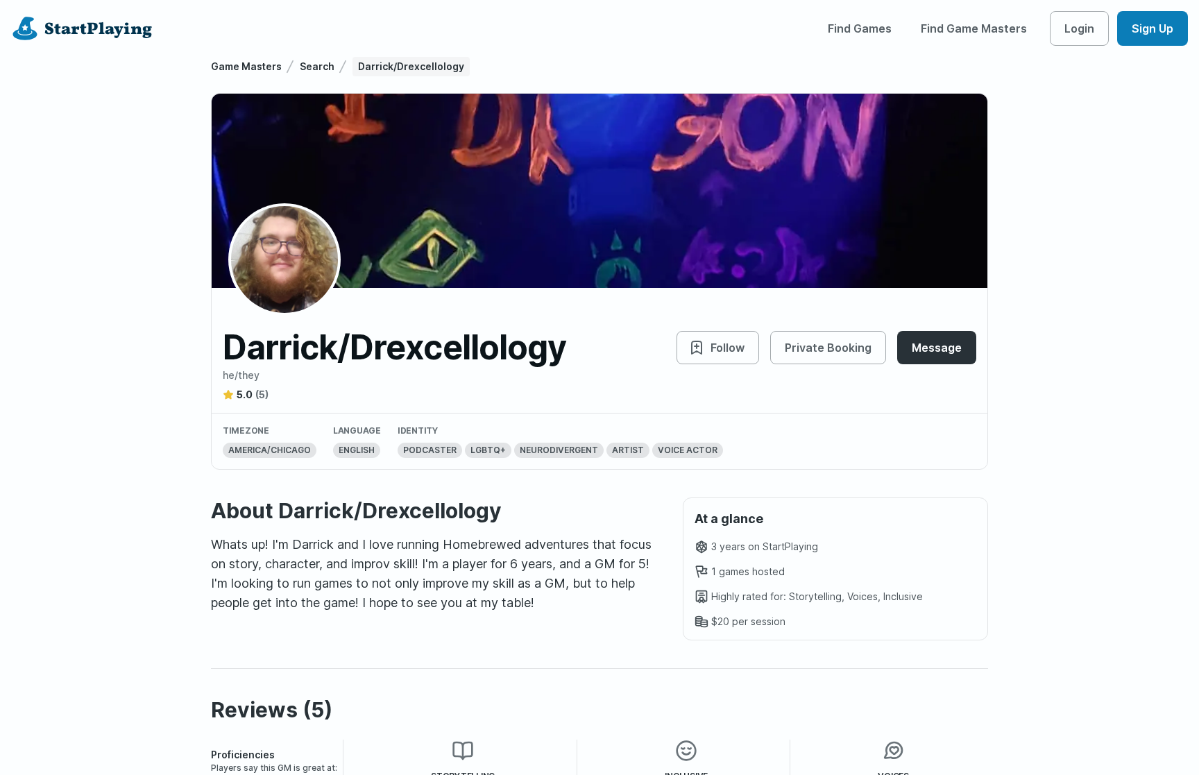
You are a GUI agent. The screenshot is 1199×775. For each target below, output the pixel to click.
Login (1079, 28)
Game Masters (246, 66)
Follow (728, 348)
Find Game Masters (974, 28)
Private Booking (828, 348)
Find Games (860, 28)
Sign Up (1152, 28)
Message (937, 348)
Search (317, 66)
